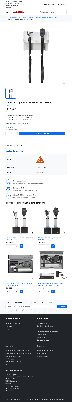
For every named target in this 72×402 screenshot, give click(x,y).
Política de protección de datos (47, 331)
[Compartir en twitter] (17, 145)
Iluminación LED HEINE (13, 356)
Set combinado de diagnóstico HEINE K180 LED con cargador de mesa (50, 239)
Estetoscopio (9, 359)
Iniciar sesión (41, 353)
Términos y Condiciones (45, 326)
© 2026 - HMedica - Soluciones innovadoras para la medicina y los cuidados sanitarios (36, 399)
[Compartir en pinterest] (20, 145)
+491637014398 (13, 386)
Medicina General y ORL (13, 323)
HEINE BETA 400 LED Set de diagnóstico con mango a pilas (19, 284)
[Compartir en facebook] (14, 145)
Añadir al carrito (42, 133)
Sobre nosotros (42, 329)
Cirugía (7, 329)
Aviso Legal (41, 337)
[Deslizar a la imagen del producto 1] (10, 93)
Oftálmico (8, 326)
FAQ (6, 364)
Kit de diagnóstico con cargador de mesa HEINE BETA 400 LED (20, 239)
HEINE (7, 105)
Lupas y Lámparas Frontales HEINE (17, 350)
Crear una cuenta (42, 356)
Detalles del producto (14, 151)
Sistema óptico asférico (13, 362)
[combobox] (53, 12)
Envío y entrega (42, 323)
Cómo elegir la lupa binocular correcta (18, 353)
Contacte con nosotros (44, 340)
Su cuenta (40, 346)
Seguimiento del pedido (45, 350)
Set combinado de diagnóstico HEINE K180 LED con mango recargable (50, 284)
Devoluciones (41, 334)
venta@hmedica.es (14, 391)
